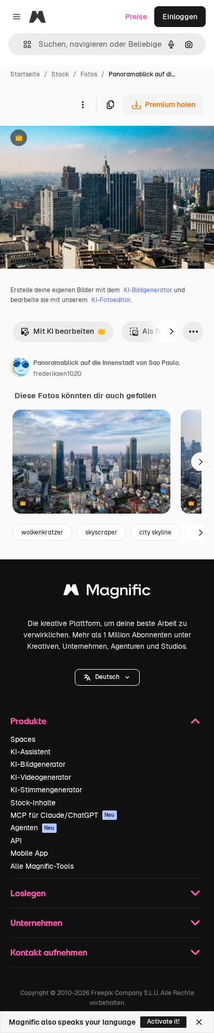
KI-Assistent (30, 751)
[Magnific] (107, 592)
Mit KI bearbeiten (57, 334)
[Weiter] (171, 331)
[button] (107, 677)
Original (66, 139)
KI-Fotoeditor (110, 300)
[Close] (199, 1022)
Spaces (22, 739)
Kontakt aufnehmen (48, 952)
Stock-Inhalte (33, 802)
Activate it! (163, 1021)
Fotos (89, 74)
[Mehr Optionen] (82, 104)
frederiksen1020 (57, 374)
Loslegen (28, 892)
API (16, 840)
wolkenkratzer (42, 532)
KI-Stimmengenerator (46, 789)
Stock (60, 74)
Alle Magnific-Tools (42, 866)
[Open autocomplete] (23, 44)
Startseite (25, 74)
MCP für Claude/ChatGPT (62, 815)
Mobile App (29, 853)
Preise (136, 16)
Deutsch (107, 677)
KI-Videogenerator (40, 777)
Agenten (32, 827)
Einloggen (180, 16)
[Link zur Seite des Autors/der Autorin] (19, 369)
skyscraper (101, 532)
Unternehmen (36, 922)
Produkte (28, 720)
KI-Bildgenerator (148, 290)
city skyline (155, 532)
